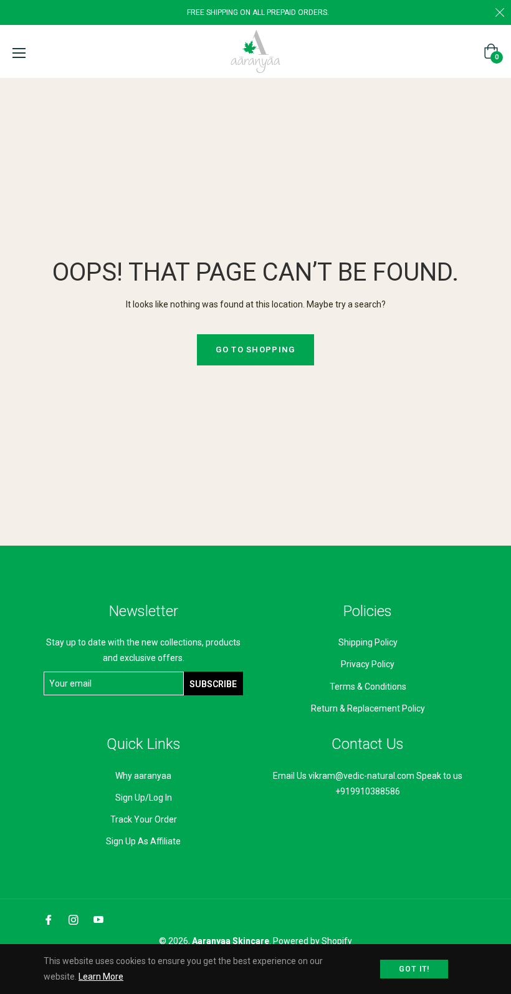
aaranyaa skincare (230, 941)
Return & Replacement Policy (368, 708)
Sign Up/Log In (143, 798)
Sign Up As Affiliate (143, 841)
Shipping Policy (368, 642)
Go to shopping (255, 349)
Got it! (414, 969)
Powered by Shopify (312, 941)
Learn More (101, 977)
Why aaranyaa (143, 776)
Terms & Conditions (368, 687)
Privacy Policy (367, 664)
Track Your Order (143, 819)
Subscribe (213, 684)
